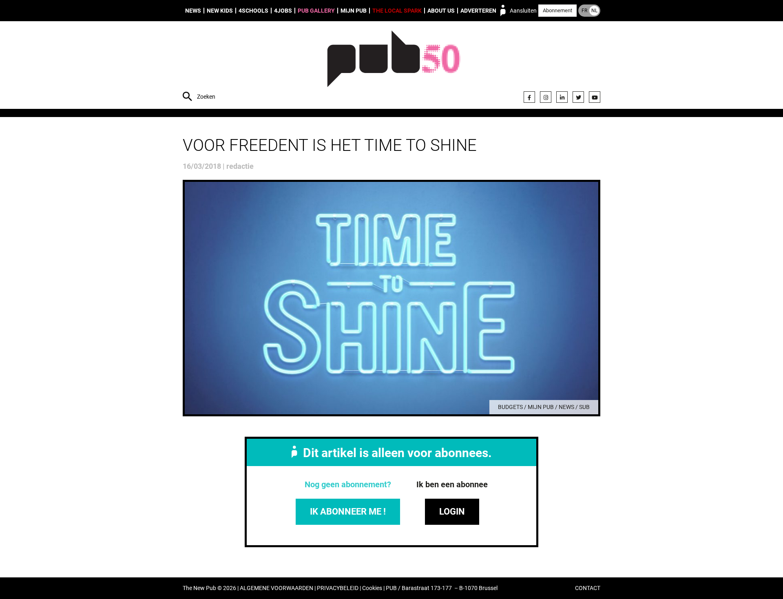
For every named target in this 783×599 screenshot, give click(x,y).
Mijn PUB (354, 10)
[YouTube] (594, 97)
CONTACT (587, 588)
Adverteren (478, 10)
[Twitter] (578, 97)
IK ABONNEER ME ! (348, 511)
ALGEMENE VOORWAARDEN (276, 588)
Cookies (372, 588)
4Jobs (283, 10)
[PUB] (393, 66)
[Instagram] (545, 97)
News (193, 10)
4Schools (253, 10)
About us (441, 10)
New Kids (220, 10)
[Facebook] (529, 97)
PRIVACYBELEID (337, 588)
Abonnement (557, 10)
